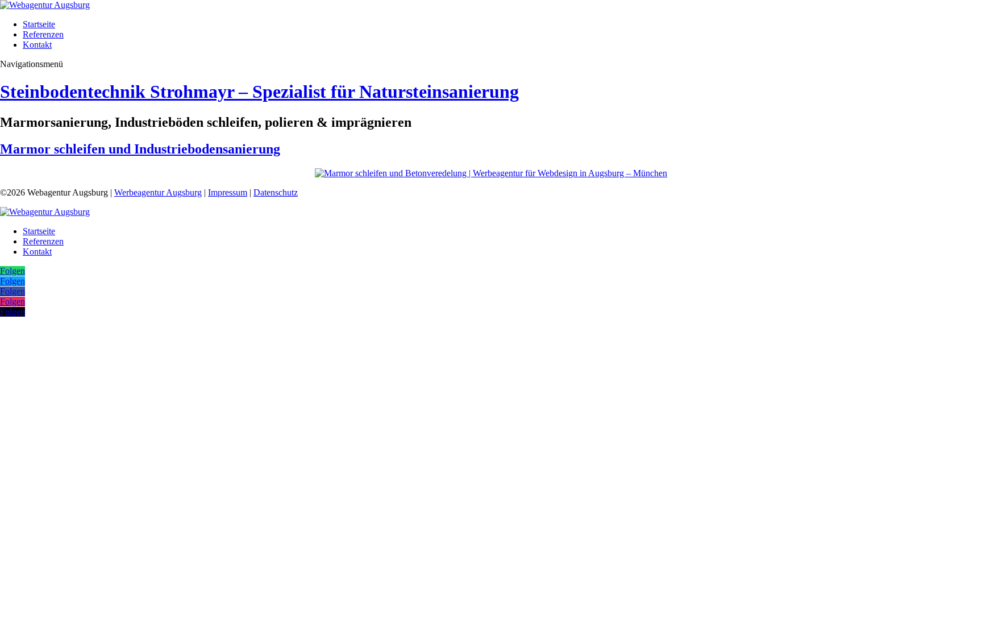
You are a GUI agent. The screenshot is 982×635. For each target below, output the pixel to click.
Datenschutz (275, 192)
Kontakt (37, 44)
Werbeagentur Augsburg (158, 192)
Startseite (39, 24)
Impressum (227, 192)
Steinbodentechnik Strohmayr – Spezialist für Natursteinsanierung (259, 91)
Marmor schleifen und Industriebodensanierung (140, 149)
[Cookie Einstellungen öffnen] (85, 408)
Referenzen (43, 34)
